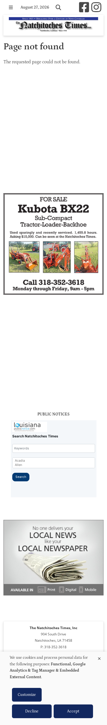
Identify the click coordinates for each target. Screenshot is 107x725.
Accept (73, 711)
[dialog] (53, 688)
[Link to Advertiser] (53, 244)
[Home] (53, 25)
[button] (10, 7)
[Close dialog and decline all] (99, 657)
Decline (32, 711)
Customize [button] (27, 694)
